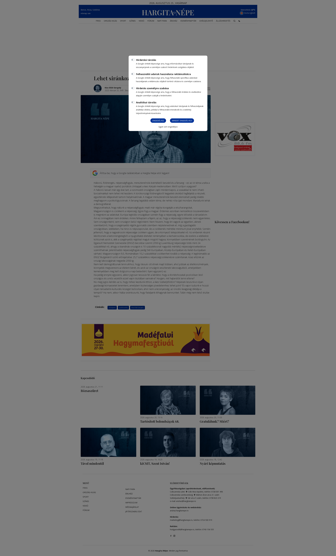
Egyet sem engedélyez (168, 126)
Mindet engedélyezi (182, 120)
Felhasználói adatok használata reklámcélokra (163, 74)
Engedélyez (158, 120)
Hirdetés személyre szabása (152, 88)
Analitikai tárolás (146, 102)
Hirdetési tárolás (146, 60)
